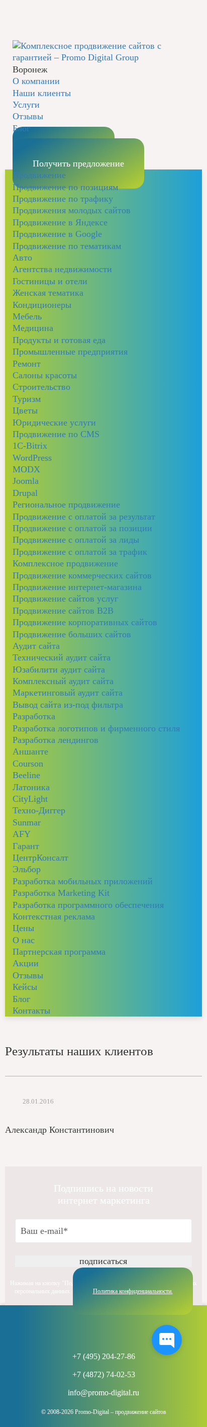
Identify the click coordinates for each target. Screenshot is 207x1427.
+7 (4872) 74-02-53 (103, 1375)
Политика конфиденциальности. (133, 1291)
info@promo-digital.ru (103, 1393)
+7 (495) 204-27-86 (103, 1357)
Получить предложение (78, 163)
